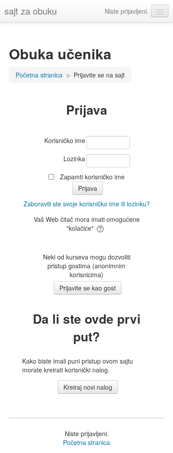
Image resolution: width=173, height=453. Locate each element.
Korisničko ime (64, 140)
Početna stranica (86, 442)
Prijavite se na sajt (99, 74)
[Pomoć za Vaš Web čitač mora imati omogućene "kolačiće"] (100, 228)
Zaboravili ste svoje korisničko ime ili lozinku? (87, 203)
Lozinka (74, 158)
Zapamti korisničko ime (92, 176)
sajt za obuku (30, 10)
